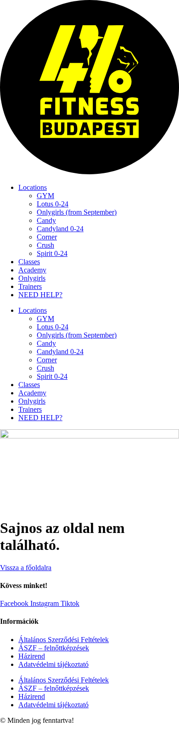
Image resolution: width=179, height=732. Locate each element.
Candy (46, 220)
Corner (47, 237)
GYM (45, 196)
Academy (32, 270)
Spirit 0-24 (52, 253)
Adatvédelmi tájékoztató (53, 664)
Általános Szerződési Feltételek (63, 639)
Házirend (31, 656)
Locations (32, 187)
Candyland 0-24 (60, 229)
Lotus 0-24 (52, 204)
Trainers (30, 286)
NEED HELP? (40, 295)
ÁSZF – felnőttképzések (53, 648)
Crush (45, 245)
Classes (29, 262)
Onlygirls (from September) (77, 212)
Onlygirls (31, 278)
